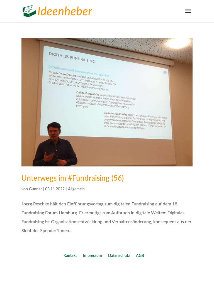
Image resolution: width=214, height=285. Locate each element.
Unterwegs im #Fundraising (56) (72, 178)
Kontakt (70, 256)
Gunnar (35, 189)
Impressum (92, 256)
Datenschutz (119, 256)
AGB (140, 256)
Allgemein (76, 189)
